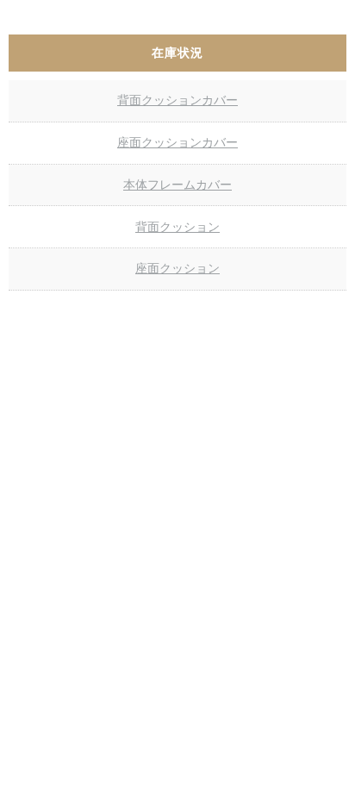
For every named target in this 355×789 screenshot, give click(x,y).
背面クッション (177, 227)
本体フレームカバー (177, 184)
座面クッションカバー (177, 142)
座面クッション (177, 268)
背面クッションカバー (177, 100)
